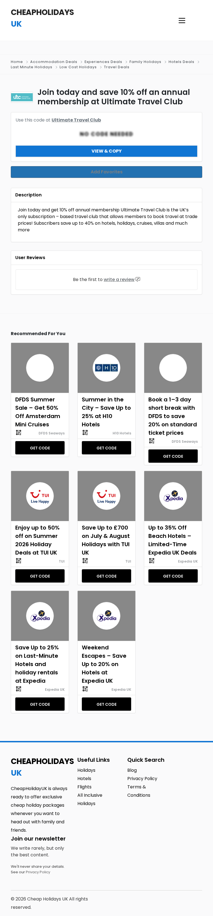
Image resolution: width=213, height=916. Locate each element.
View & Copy (107, 151)
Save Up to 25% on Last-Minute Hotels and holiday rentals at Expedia (37, 664)
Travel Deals (117, 67)
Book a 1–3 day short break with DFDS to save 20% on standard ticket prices (172, 416)
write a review (119, 279)
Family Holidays (145, 61)
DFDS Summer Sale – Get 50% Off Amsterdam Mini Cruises (37, 412)
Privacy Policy (38, 872)
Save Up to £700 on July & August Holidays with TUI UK (106, 540)
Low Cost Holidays (78, 67)
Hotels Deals (181, 61)
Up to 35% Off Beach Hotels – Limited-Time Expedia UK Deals (172, 540)
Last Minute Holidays (31, 67)
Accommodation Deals (53, 61)
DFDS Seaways (52, 433)
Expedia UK (188, 561)
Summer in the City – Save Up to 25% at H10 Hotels (106, 412)
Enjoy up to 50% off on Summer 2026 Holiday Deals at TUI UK (37, 540)
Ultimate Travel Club (76, 120)
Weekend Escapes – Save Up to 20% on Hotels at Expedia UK (104, 664)
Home (17, 61)
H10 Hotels (122, 433)
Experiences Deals (103, 61)
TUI (62, 561)
